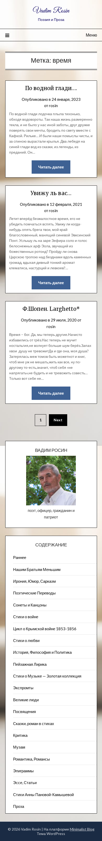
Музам (19, 747)
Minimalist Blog (82, 829)
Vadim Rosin (51, 11)
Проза (18, 806)
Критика (20, 735)
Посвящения (24, 711)
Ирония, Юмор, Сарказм (34, 581)
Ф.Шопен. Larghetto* (51, 309)
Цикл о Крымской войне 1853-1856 (44, 628)
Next (58, 420)
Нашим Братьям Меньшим (36, 569)
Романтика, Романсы (31, 759)
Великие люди (26, 699)
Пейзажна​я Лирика (30, 664)
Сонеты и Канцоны (30, 605)
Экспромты (23, 687)
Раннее (19, 557)
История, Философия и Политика (42, 652)
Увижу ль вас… (51, 193)
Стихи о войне (25, 616)
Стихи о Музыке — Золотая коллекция (47, 676)
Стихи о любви (26, 640)
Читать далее (51, 167)
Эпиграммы (23, 770)
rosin (53, 105)
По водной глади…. (51, 88)
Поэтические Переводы (34, 593)
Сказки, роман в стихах (33, 723)
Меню (91, 34)
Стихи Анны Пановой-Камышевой (43, 794)
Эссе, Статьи (25, 782)
